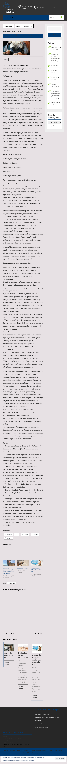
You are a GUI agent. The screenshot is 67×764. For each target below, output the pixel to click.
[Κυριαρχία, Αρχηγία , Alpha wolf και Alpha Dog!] (36, 563)
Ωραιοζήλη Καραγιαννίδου (22, 35)
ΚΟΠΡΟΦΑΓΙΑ (55, 65)
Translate (53, 127)
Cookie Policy (31, 760)
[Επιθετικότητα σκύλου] (23, 563)
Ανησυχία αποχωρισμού (8, 655)
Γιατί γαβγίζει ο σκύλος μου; (42, 714)
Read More (9, 663)
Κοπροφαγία (11, 583)
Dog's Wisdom (8, 26)
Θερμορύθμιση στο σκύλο (41, 727)
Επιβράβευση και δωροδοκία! (23, 655)
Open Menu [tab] (9, 17)
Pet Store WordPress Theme (12, 750)
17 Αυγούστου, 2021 (9, 35)
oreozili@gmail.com (8, 742)
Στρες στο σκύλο (39, 724)
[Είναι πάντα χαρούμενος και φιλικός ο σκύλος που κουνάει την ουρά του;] (9, 563)
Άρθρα (18, 26)
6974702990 (40, 7)
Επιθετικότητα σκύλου (22, 568)
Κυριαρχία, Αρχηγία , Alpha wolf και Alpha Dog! (36, 569)
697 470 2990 (7, 740)
